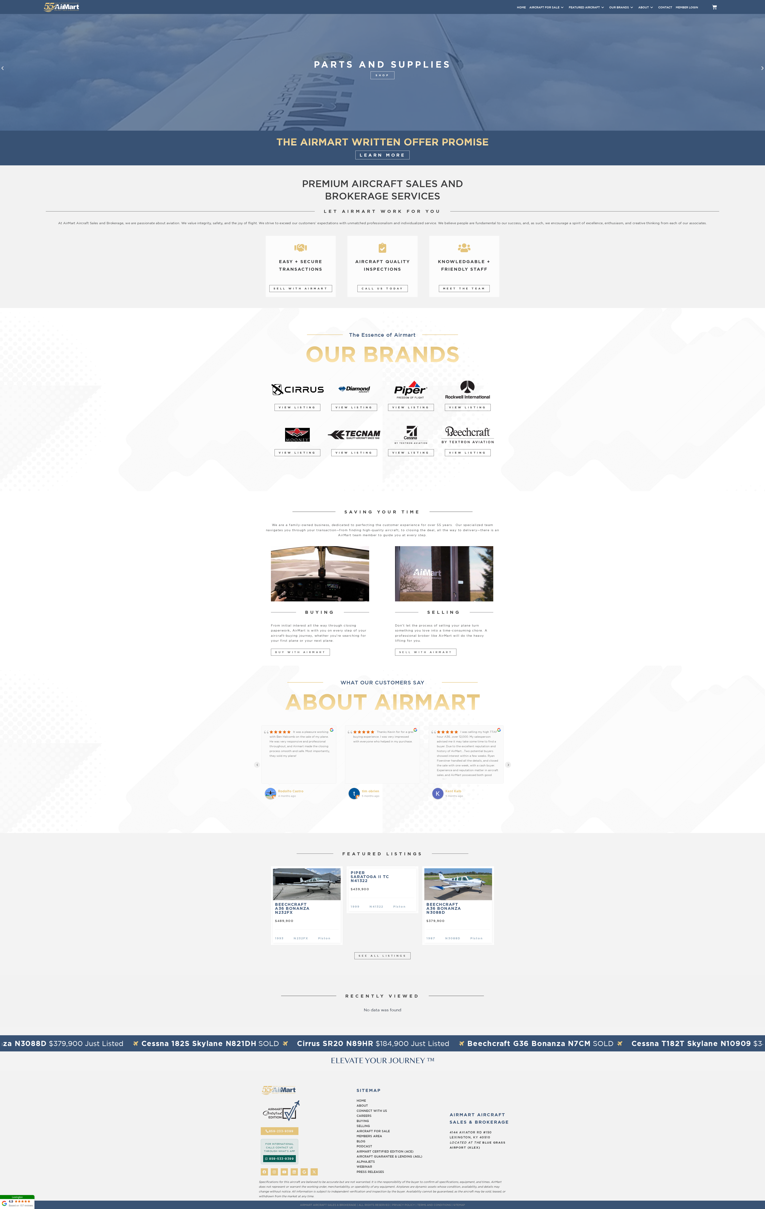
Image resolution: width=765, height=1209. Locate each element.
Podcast (364, 1146)
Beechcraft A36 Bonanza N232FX (292, 908)
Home (361, 1100)
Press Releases (370, 1171)
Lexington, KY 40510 (470, 1137)
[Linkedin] (294, 1171)
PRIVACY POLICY (403, 1204)
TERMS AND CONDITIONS (434, 1204)
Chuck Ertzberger (459, 791)
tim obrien (286, 791)
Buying (363, 1121)
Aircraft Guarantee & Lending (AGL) (389, 1156)
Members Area (369, 1136)
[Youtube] (284, 1171)
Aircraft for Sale (373, 1131)
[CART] (714, 7)
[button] (2, 68)
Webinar (364, 1166)
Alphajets (366, 1161)
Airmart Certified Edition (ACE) (385, 1151)
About (362, 1105)
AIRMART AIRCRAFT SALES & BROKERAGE (328, 1204)
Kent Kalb (370, 791)
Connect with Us (372, 1110)
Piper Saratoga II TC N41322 (370, 876)
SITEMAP (459, 1204)
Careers (364, 1115)
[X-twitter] (314, 1171)
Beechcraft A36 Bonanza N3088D (443, 908)
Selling (363, 1126)
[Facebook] (264, 1171)
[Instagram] (274, 1171)
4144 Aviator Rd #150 (471, 1132)
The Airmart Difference (382, 75)
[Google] (304, 1171)
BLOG (361, 1141)
